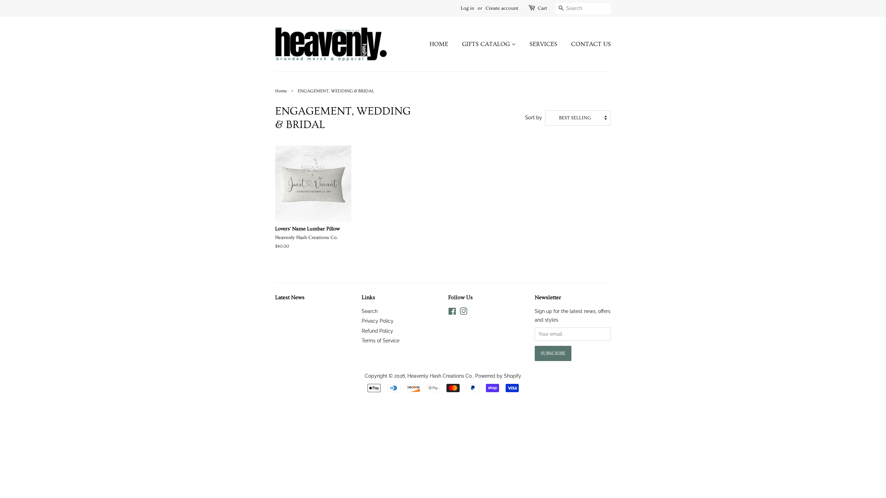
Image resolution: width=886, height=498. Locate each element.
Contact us (591, 44)
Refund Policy (377, 331)
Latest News (290, 297)
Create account (502, 8)
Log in (467, 8)
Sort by (533, 117)
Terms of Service (380, 340)
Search (370, 311)
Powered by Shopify (498, 376)
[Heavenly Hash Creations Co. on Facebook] (452, 312)
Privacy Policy (378, 321)
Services (543, 44)
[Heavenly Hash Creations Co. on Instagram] (463, 312)
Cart (542, 8)
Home (439, 44)
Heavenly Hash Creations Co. (440, 376)
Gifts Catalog (487, 44)
